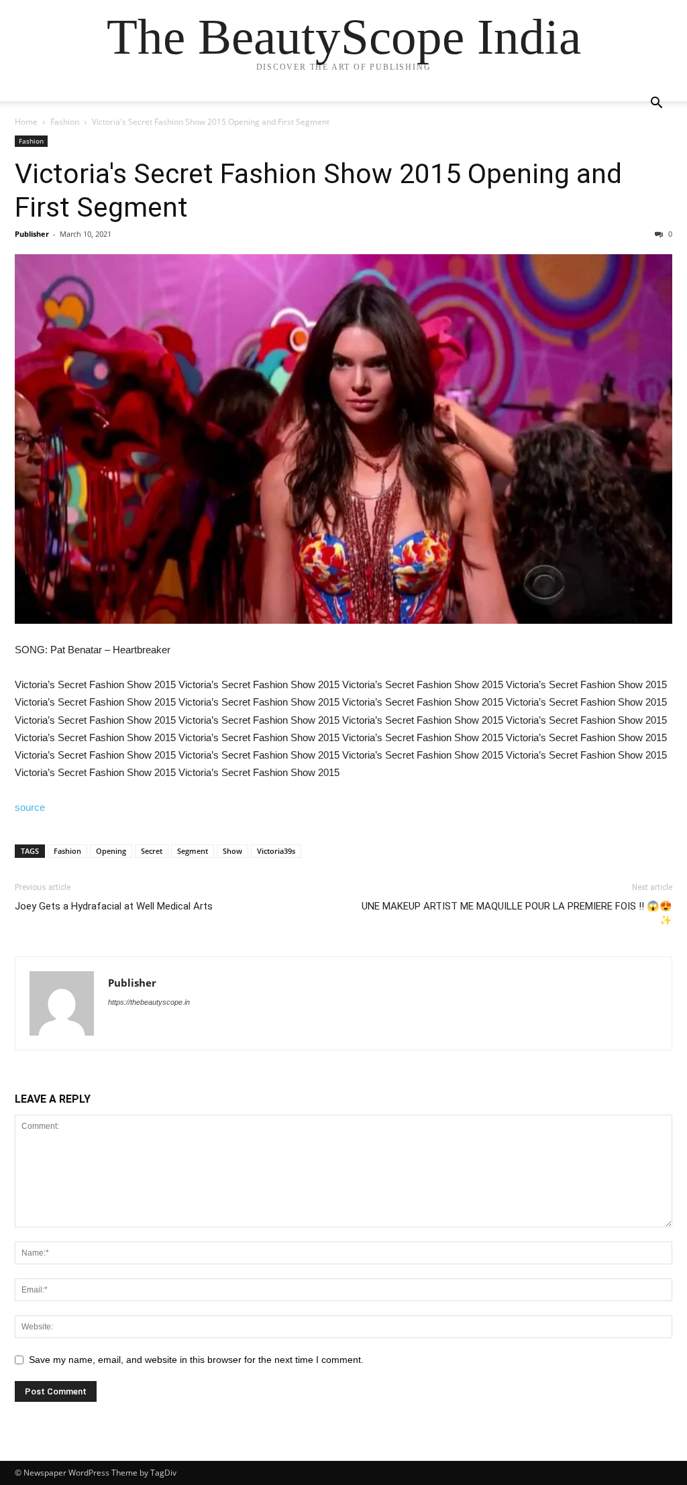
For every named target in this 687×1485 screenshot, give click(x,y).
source (30, 807)
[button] (656, 104)
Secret (151, 851)
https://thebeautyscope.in (149, 1002)
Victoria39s (276, 851)
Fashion (64, 121)
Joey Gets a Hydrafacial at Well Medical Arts (114, 906)
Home (26, 121)
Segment (192, 851)
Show (232, 851)
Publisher (32, 234)
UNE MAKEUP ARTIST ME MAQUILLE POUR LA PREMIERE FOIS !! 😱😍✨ (517, 913)
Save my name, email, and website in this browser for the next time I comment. (196, 1359)
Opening (111, 851)
